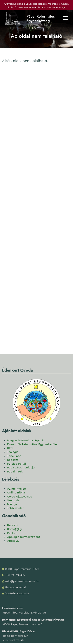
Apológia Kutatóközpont (23, 536)
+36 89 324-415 (15, 575)
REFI (10, 448)
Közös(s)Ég (14, 529)
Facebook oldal (15, 587)
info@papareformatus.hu (22, 581)
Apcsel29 (13, 540)
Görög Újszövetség (19, 496)
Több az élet (15, 508)
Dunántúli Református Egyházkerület (32, 444)
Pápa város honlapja (21, 467)
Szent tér (13, 500)
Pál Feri (12, 533)
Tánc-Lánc (14, 456)
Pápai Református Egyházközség (41, 18)
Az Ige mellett (16, 488)
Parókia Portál (16, 463)
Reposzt (12, 459)
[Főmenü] (65, 18)
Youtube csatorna (17, 593)
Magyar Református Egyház (25, 440)
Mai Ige (12, 504)
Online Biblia (16, 492)
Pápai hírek (15, 471)
